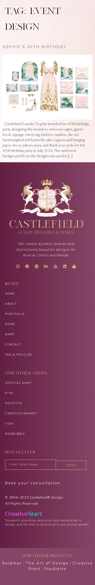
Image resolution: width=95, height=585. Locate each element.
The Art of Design (47, 563)
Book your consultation (33, 482)
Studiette (55, 568)
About (11, 303)
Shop (9, 334)
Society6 (13, 403)
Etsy (9, 393)
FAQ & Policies (18, 354)
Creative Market (21, 413)
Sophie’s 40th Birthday (34, 46)
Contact (13, 344)
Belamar (12, 563)
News (10, 324)
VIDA (9, 423)
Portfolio (15, 314)
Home (10, 293)
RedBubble (15, 433)
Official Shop (18, 383)
